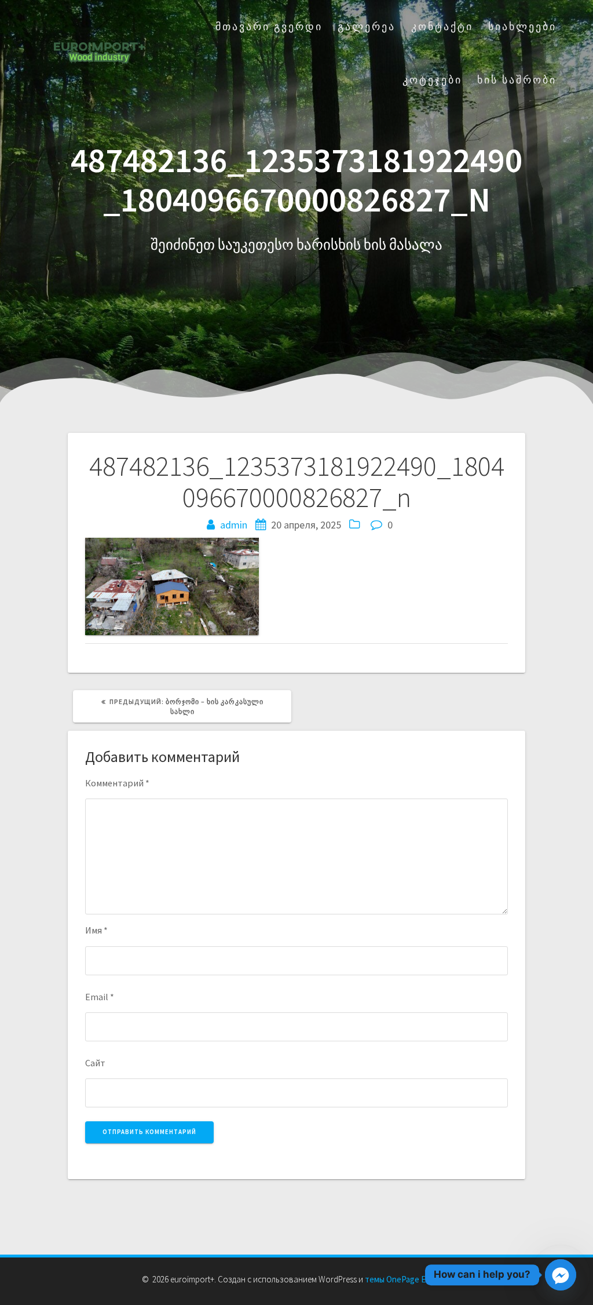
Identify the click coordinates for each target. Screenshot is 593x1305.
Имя (96, 930)
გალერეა (367, 26)
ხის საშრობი (517, 79)
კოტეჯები (432, 79)
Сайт (95, 1063)
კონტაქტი (442, 26)
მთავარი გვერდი (269, 26)
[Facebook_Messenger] (560, 1275)
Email (99, 997)
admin (233, 524)
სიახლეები (522, 26)
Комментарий (117, 783)
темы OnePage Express (407, 1279)
